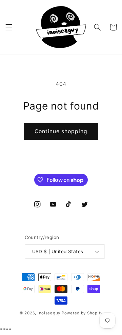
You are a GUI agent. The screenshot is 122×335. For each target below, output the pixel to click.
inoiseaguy (49, 313)
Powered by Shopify (82, 313)
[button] (9, 27)
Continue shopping (61, 131)
